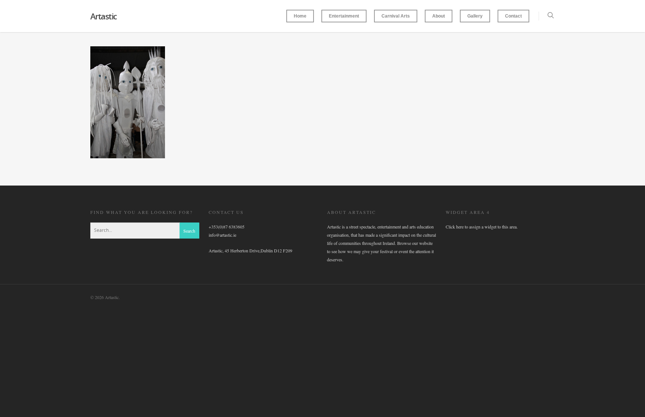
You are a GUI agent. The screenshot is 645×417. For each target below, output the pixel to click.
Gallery (475, 16)
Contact (513, 16)
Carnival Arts (395, 16)
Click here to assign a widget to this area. (482, 227)
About (438, 16)
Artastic (103, 16)
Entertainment (344, 16)
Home (300, 16)
